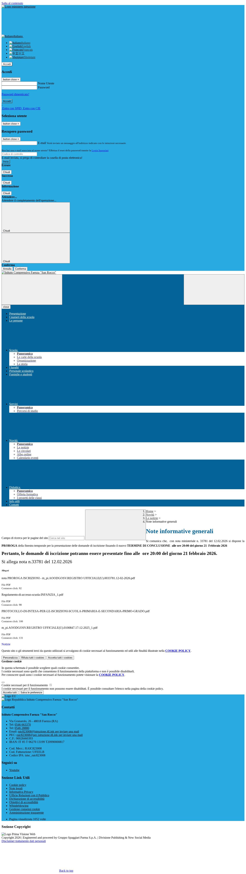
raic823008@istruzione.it (48, 731)
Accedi (7, 64)
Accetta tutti (60, 657)
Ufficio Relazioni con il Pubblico (29, 795)
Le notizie (152, 518)
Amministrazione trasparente (26, 812)
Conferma (20, 268)
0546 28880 (22, 728)
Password (44, 87)
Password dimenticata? (15, 94)
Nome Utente (46, 83)
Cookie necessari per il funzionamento (25, 685)
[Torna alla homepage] (123, 272)
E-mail (42, 143)
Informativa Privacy (21, 791)
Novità (150, 514)
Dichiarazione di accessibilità (26, 798)
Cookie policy (17, 785)
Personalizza (10, 657)
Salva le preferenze (31, 692)
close (6, 306)
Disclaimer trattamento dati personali (24, 841)
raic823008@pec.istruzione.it (50, 735)
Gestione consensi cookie (24, 809)
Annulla (7, 268)
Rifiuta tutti (32, 657)
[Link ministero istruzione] (19, 6)
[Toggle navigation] (32, 289)
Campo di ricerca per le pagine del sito (25, 538)
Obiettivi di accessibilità (23, 802)
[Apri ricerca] (214, 289)
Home (149, 511)
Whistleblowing (18, 805)
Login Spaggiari (100, 150)
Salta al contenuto (12, 3)
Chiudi (6, 172)
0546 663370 (23, 724)
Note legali (15, 788)
